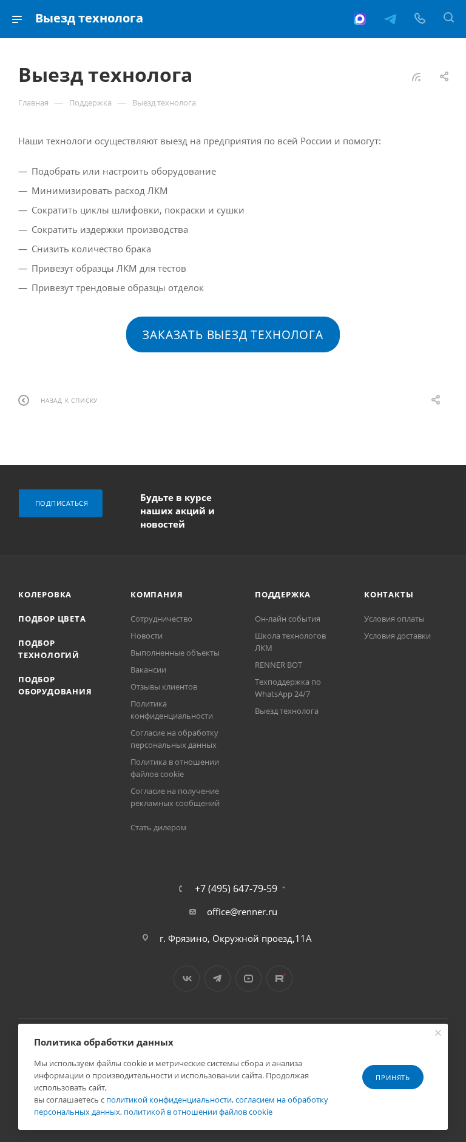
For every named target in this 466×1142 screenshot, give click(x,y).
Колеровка (45, 594)
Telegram (217, 979)
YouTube (248, 979)
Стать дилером (158, 827)
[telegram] (390, 19)
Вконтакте (187, 979)
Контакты (388, 594)
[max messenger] (360, 19)
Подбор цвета (52, 618)
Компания (156, 594)
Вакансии (148, 669)
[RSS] (416, 76)
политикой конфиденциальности (169, 1099)
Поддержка (283, 594)
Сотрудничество (161, 618)
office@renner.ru (242, 911)
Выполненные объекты (175, 652)
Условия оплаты (394, 618)
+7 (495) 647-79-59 (236, 888)
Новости (146, 635)
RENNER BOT (278, 664)
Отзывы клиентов (163, 686)
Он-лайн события (287, 618)
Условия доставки (397, 635)
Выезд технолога (287, 710)
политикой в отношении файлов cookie (198, 1111)
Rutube (279, 979)
